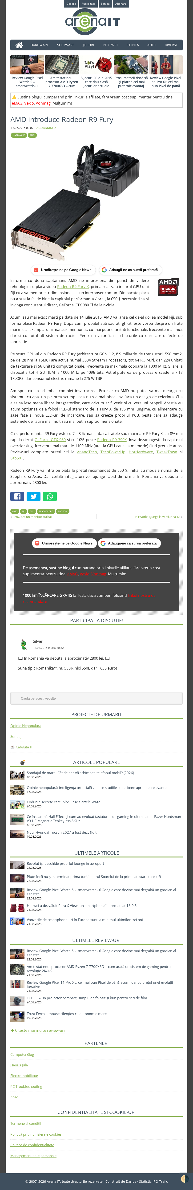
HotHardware (141, 452)
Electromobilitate (24, 1075)
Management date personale (33, 1155)
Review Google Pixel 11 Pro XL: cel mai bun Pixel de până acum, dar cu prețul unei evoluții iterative (165, 86)
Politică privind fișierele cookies (35, 1134)
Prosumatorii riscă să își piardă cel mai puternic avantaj (131, 82)
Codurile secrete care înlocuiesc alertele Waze (63, 802)
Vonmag (43, 103)
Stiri (32, 135)
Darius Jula (19, 1065)
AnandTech (87, 452)
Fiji (23, 511)
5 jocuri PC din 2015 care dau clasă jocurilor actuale (96, 82)
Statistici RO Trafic (153, 1181)
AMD (14, 511)
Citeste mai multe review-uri (40, 1030)
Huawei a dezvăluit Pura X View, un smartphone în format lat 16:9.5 (82, 905)
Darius (131, 1181)
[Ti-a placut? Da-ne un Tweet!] (35, 497)
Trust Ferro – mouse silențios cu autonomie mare (67, 1013)
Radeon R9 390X (112, 439)
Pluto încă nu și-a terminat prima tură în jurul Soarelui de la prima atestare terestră (94, 876)
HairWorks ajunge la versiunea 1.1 (157, 517)
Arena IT (96, 22)
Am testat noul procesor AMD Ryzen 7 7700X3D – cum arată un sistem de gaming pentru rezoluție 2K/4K (61, 88)
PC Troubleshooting (26, 1086)
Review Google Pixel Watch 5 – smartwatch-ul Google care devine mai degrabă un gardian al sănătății (27, 88)
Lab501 (16, 458)
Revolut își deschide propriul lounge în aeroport (65, 863)
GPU (32, 511)
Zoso (14, 1097)
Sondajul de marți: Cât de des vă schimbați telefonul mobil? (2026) (80, 772)
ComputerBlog (22, 1054)
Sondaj (15, 736)
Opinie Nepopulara (25, 725)
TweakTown (167, 452)
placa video (46, 511)
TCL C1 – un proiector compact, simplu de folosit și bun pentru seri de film (87, 997)
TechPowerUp (113, 452)
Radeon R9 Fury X (73, 286)
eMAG (17, 103)
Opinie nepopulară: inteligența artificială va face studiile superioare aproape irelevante (96, 787)
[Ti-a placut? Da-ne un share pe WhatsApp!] (51, 497)
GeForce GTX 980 (50, 439)
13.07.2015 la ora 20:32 (48, 648)
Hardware (19, 135)
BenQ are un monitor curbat (32, 517)
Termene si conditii (25, 1123)
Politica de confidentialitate (32, 1144)
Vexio (29, 103)
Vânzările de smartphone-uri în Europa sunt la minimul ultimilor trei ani (85, 919)
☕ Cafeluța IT (21, 747)
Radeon (63, 511)
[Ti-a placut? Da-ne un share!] (18, 497)
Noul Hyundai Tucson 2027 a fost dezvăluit (61, 832)
